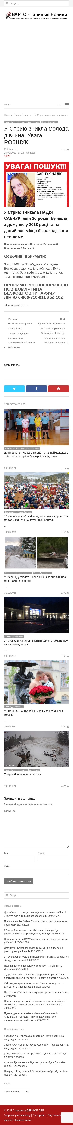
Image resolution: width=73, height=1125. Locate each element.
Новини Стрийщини (49, 122)
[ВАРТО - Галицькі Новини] (36, 15)
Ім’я (6, 853)
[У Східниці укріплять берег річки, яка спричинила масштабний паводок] (36, 538)
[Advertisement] (36, 62)
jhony (7, 1053)
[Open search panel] (59, 105)
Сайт (7, 866)
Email (41, 853)
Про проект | (39, 1115)
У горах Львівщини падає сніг (22, 774)
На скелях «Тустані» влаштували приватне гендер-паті (36, 992)
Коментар (9, 810)
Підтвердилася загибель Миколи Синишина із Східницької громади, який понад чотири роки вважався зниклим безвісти (31, 1017)
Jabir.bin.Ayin (11, 1044)
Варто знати (10, 512)
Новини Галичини (12, 122)
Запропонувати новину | (18, 1115)
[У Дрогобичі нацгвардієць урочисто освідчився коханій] (36, 662)
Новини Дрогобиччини (30, 122)
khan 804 (9, 1035)
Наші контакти (22, 1120)
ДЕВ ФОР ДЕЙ (35, 1110)
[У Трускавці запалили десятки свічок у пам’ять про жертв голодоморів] (36, 599)
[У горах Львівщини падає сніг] (36, 733)
